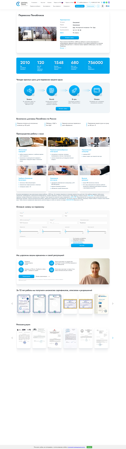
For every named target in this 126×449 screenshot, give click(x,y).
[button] (112, 337)
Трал (94, 27)
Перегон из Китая (70, 2)
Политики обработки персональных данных (78, 242)
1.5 (73, 30)
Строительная (76, 25)
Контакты (49, 2)
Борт (74, 27)
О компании (34, 2)
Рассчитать (82, 245)
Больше (62, 48)
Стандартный (76, 22)
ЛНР (75, 197)
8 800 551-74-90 (70, 200)
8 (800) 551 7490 (95, 2)
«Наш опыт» (91, 195)
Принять (89, 447)
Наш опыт (43, 2)
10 (78, 30)
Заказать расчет (90, 6)
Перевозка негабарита (35, 6)
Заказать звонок (79, 6)
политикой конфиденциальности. (76, 447)
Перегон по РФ (57, 2)
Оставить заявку (69, 38)
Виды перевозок (57, 6)
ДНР (72, 197)
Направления (67, 6)
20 (80, 30)
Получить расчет (26, 276)
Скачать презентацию (41, 276)
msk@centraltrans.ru (83, 2)
